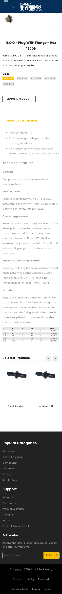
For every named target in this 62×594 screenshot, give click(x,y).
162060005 (8, 78)
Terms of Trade (20, 589)
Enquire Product (19, 98)
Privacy (36, 589)
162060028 (36, 78)
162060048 (8, 84)
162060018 (22, 78)
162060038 (50, 78)
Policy (47, 589)
